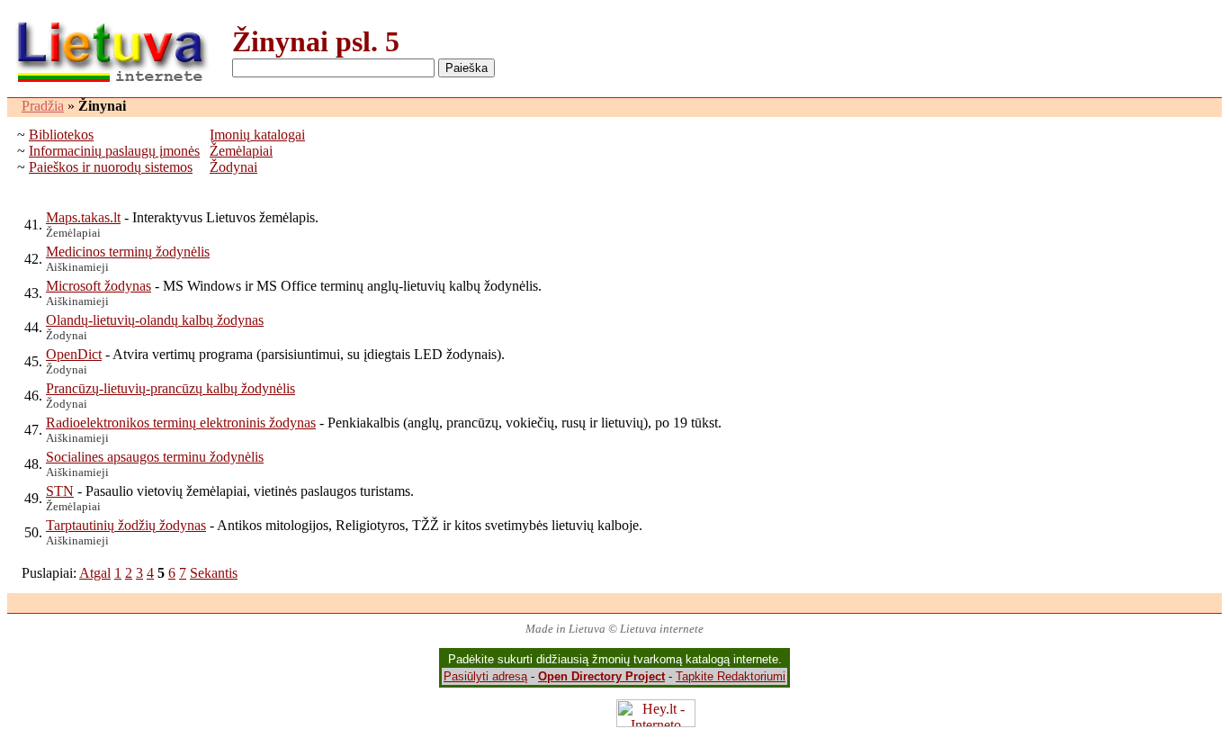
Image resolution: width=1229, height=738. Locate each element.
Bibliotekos (61, 134)
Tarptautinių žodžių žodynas (126, 525)
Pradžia (43, 105)
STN (60, 491)
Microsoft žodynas (98, 285)
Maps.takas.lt (83, 217)
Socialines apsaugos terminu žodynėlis (155, 456)
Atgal (95, 572)
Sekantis (214, 572)
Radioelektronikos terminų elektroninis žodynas (181, 422)
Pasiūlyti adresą (485, 676)
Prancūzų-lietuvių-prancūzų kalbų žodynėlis (170, 388)
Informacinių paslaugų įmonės (114, 150)
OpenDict (74, 354)
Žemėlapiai (241, 150)
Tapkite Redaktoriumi (730, 676)
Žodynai (233, 167)
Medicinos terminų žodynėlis (128, 251)
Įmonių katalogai (257, 134)
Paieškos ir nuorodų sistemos (111, 167)
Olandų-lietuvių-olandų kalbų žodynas (155, 320)
